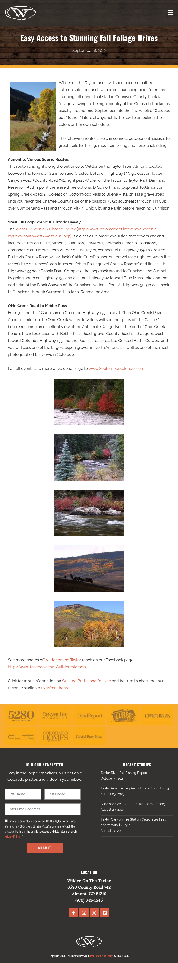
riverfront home (55, 687)
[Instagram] (84, 912)
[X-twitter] (94, 912)
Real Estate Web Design (101, 956)
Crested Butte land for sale (86, 680)
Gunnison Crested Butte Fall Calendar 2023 (133, 804)
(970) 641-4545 (89, 900)
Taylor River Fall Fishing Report (124, 773)
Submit (44, 847)
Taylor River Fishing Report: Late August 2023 (135, 788)
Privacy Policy (12, 836)
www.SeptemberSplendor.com (116, 368)
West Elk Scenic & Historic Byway (46, 229)
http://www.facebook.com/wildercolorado (47, 667)
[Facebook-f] (73, 912)
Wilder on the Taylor (62, 660)
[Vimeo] (104, 912)
